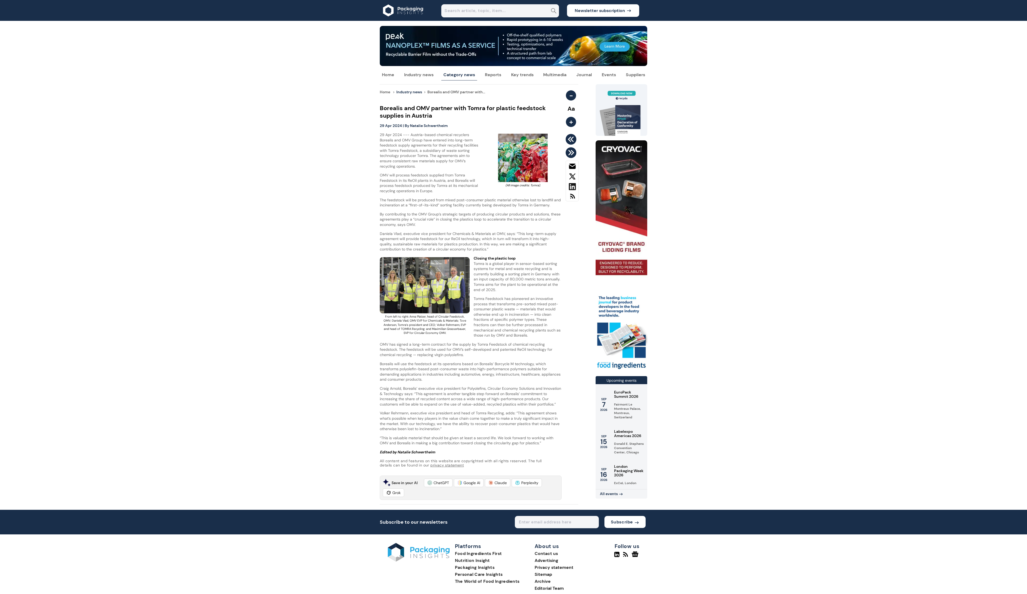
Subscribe (622, 521)
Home (388, 74)
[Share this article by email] (572, 167)
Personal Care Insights (479, 574)
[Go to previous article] (572, 139)
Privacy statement (554, 567)
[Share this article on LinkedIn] (572, 188)
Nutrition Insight (472, 560)
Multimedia (554, 74)
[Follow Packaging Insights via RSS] (626, 556)
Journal (584, 74)
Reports (493, 74)
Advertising (546, 560)
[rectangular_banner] (621, 369)
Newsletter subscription (600, 10)
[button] (438, 483)
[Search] (554, 11)
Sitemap (543, 574)
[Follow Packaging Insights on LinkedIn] (617, 556)
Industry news (419, 74)
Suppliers (635, 74)
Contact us (546, 553)
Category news (459, 74)
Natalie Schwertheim (429, 126)
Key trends (522, 74)
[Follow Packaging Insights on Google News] (636, 556)
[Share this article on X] (572, 177)
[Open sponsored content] (513, 64)
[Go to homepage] (419, 560)
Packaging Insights (475, 567)
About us (547, 546)
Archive (543, 581)
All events (609, 494)
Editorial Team (549, 588)
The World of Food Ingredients (487, 581)
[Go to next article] (572, 152)
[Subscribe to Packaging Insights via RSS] (572, 198)
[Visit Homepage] (403, 19)
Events (609, 74)
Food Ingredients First (478, 553)
